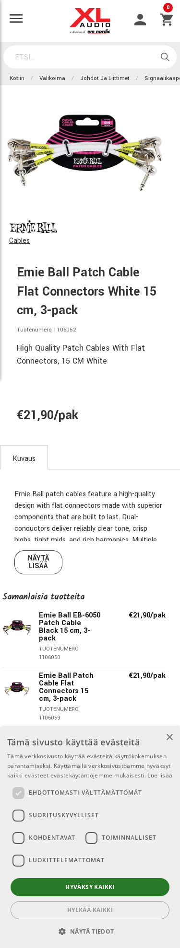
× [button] (169, 737)
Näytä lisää (38, 562)
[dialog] (90, 837)
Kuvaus (24, 459)
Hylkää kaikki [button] (90, 910)
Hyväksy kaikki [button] (90, 887)
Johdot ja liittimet (105, 78)
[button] (90, 931)
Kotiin (17, 78)
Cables (19, 241)
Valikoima (52, 78)
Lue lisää (159, 775)
